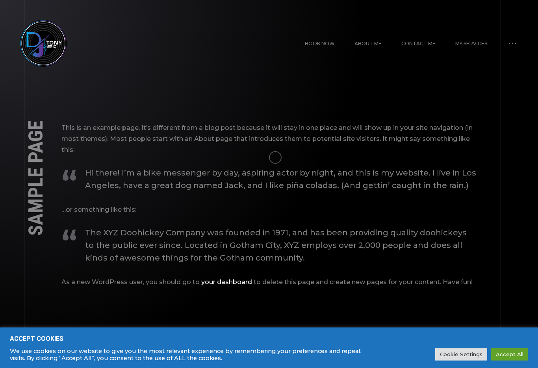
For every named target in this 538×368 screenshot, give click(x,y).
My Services (471, 43)
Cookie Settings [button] (461, 354)
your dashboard (226, 282)
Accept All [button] (509, 354)
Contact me (418, 43)
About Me (368, 43)
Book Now (320, 43)
